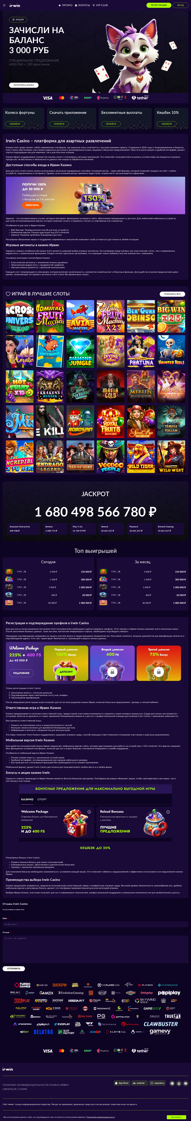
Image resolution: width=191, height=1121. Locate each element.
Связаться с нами (15, 1089)
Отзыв (6, 932)
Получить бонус (24, 85)
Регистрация (159, 5)
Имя (5, 918)
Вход (180, 5)
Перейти (15, 124)
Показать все (172, 294)
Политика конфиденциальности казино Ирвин (36, 1085)
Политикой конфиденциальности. (101, 1117)
